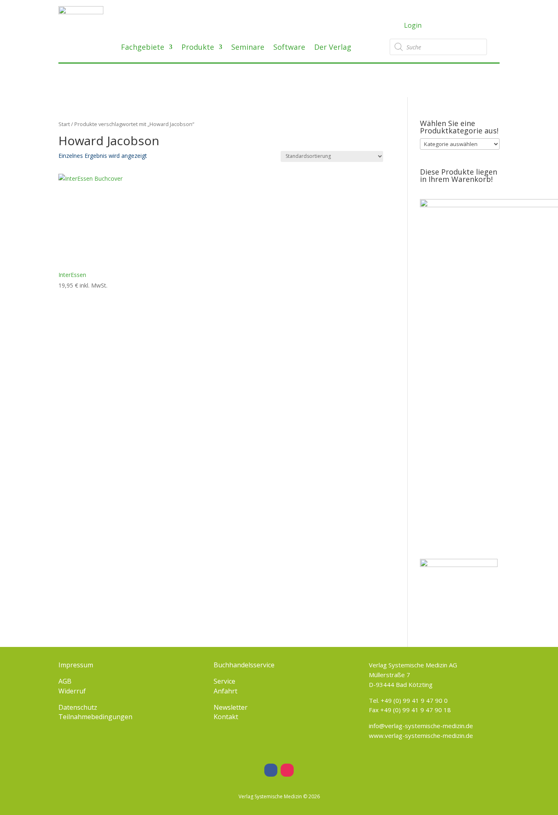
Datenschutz (77, 707)
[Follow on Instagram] (287, 770)
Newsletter (231, 707)
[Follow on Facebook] (270, 770)
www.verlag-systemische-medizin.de (421, 735)
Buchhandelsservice (244, 664)
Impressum (75, 664)
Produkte (197, 48)
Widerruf (72, 691)
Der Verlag (332, 48)
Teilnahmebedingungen (95, 716)
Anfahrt (225, 691)
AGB (64, 681)
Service (224, 681)
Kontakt (226, 716)
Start (64, 124)
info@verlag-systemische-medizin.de (421, 726)
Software (289, 48)
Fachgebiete (142, 48)
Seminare (247, 48)
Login (413, 25)
